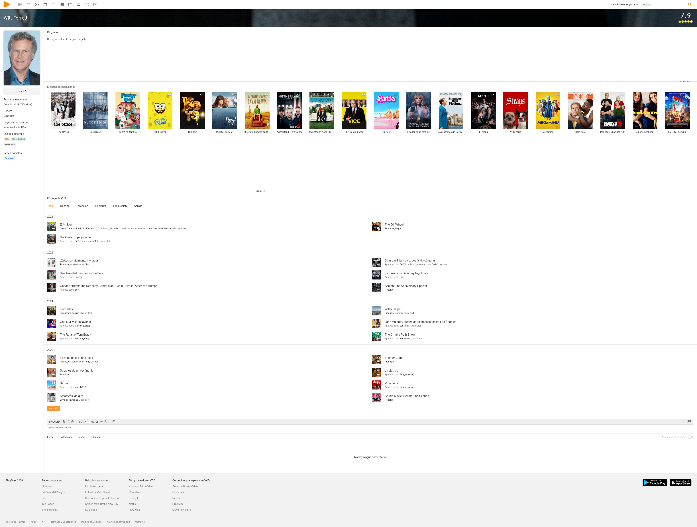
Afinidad (96, 437)
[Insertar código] (85, 421)
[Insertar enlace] (93, 421)
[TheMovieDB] (19, 141)
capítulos (103, 228)
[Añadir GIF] (101, 421)
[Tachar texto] (72, 421)
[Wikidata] (10, 146)
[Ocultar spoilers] (55, 421)
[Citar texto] (80, 421)
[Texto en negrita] (64, 421)
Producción (120, 205)
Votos (82, 437)
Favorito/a (22, 91)
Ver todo (53, 408)
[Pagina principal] (7, 6)
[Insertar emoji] (106, 421)
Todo (50, 205)
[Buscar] (690, 4)
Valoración (66, 437)
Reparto (65, 205)
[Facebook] (10, 160)
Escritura (100, 205)
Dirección (82, 205)
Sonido (138, 205)
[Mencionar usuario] (114, 421)
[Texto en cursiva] (68, 421)
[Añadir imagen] (97, 421)
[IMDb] (7, 141)
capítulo (124, 228)
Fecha (50, 437)
